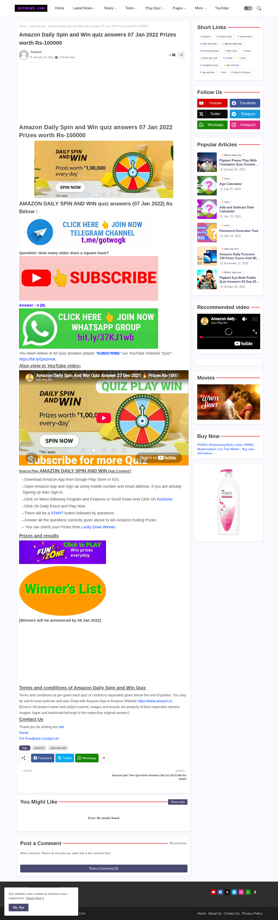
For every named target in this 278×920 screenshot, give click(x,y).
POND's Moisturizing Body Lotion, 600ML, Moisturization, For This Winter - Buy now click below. (226, 449)
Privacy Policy (252, 913)
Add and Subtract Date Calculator (236, 209)
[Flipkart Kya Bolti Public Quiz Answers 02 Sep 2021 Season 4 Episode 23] (207, 279)
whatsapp (215, 125)
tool (224, 72)
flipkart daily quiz (233, 43)
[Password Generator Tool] (207, 232)
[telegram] (234, 892)
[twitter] (227, 892)
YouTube (222, 8)
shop (242, 58)
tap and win (208, 72)
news (248, 51)
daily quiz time (209, 43)
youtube (215, 103)
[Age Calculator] (207, 185)
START (57, 513)
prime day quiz (210, 58)
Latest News (82, 8)
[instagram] (241, 892)
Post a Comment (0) (103, 868)
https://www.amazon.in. (155, 701)
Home (59, 8)
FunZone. (165, 499)
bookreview (246, 36)
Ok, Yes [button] (18, 907)
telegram (248, 114)
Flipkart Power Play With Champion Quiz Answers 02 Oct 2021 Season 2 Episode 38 (238, 162)
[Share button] (104, 758)
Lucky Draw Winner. (98, 527)
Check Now (33, 898)
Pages (178, 8)
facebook (248, 103)
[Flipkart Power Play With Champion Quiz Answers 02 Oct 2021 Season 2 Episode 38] (207, 162)
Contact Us (232, 913)
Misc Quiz (232, 51)
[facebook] (220, 892)
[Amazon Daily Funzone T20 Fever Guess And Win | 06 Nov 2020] (207, 256)
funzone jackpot (210, 51)
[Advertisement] (104, 93)
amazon (39, 748)
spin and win (37, 26)
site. (62, 727)
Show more (178, 802)
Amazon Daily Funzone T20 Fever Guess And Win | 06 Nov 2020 (239, 256)
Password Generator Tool (238, 231)
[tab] (60, 8)
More (199, 8)
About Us (215, 913)
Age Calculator (230, 184)
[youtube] (213, 892)
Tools (129, 8)
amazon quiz (225, 36)
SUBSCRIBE (108, 353)
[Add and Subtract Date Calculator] (207, 209)
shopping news (210, 65)
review (228, 58)
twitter (215, 114)
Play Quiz (153, 8)
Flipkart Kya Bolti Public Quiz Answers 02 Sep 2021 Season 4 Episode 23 (239, 280)
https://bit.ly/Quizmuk (37, 359)
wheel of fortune (241, 72)
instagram (248, 125)
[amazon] (255, 892)
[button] (248, 8)
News (108, 8)
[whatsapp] (248, 892)
